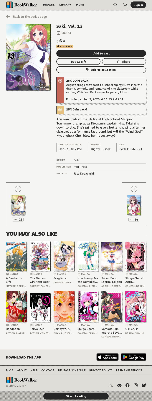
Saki (77, 160)
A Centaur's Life (14, 280)
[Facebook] (127, 385)
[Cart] (125, 5)
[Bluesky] (144, 385)
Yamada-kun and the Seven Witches (111, 330)
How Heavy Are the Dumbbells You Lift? (87, 280)
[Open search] (115, 5)
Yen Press (80, 166)
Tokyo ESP (37, 329)
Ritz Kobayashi (84, 173)
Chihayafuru (62, 329)
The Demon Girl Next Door (39, 280)
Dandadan (13, 329)
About (22, 370)
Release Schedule (72, 370)
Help (34, 370)
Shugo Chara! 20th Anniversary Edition (134, 280)
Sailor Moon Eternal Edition (111, 280)
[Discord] (119, 385)
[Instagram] (135, 385)
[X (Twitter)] (111, 385)
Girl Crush (131, 329)
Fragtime (60, 278)
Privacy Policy (100, 370)
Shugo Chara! (86, 329)
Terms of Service (129, 370)
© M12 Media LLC (16, 386)
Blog (10, 370)
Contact (47, 370)
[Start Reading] (28, 57)
